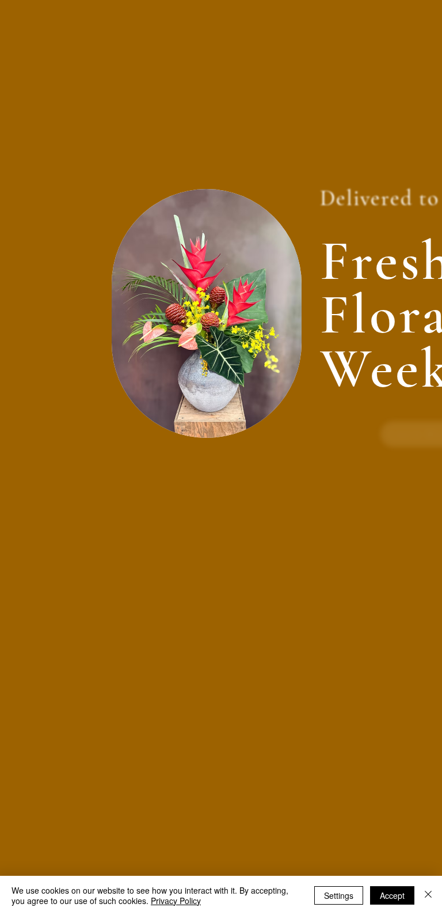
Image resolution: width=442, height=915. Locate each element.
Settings (338, 895)
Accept (392, 895)
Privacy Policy (176, 900)
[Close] (428, 895)
